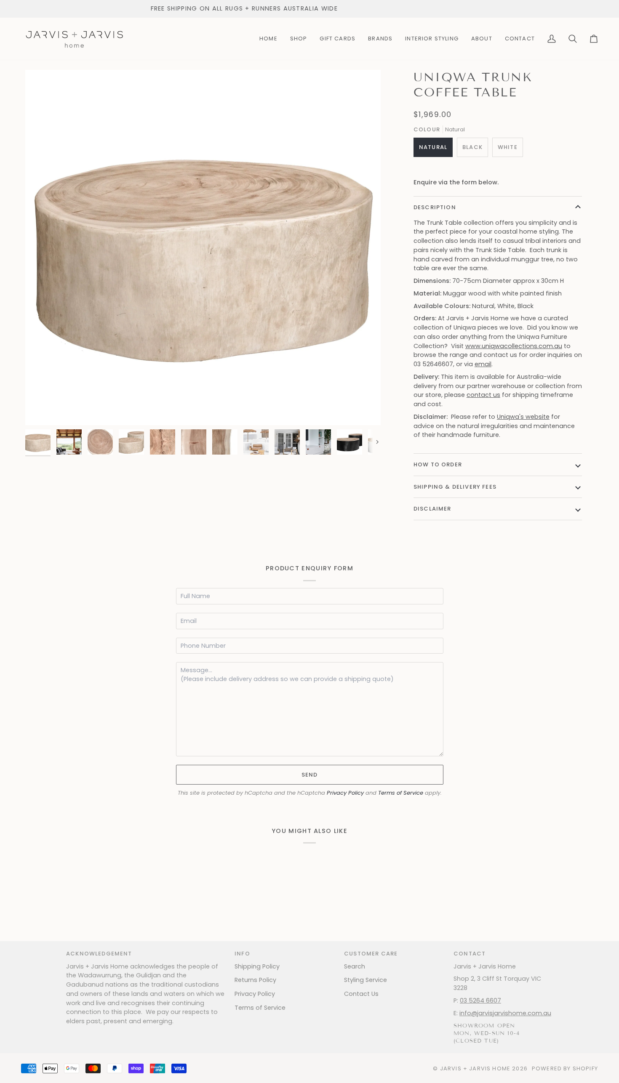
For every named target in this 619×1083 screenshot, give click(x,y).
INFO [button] (242, 954)
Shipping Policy (257, 966)
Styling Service (365, 980)
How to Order (438, 464)
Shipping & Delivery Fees (455, 487)
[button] (299, 39)
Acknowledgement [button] (99, 954)
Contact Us (361, 994)
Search (354, 966)
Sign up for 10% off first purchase (282, 8)
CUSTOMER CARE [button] (371, 954)
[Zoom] (203, 247)
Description (435, 207)
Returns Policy (255, 980)
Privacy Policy (345, 793)
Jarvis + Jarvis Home (475, 1068)
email (483, 364)
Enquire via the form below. (456, 182)
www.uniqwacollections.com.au (513, 346)
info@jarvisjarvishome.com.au (505, 1013)
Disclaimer (432, 509)
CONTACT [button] (470, 954)
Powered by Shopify (565, 1068)
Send (309, 775)
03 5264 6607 (480, 1000)
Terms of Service (400, 793)
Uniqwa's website (523, 416)
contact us (483, 395)
